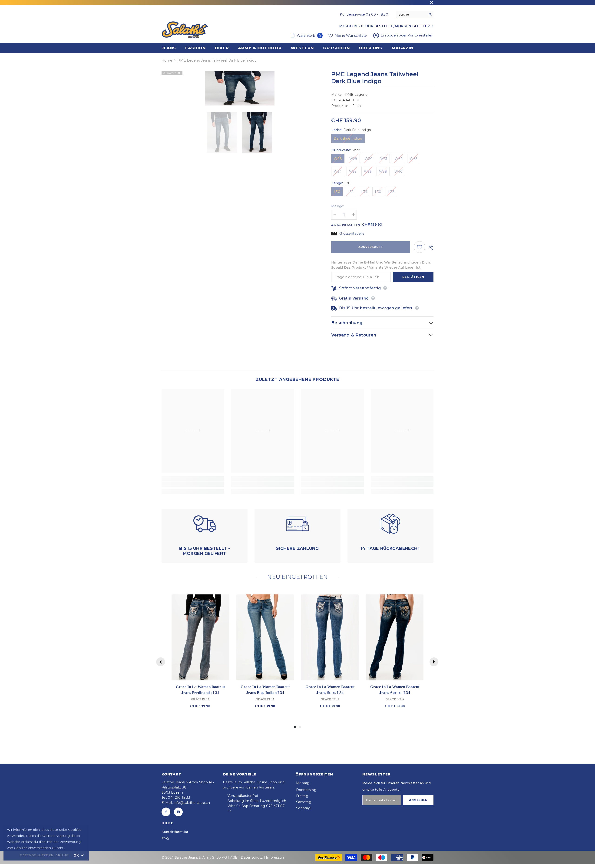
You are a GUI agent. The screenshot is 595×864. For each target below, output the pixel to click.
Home (167, 60)
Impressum (275, 857)
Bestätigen (413, 277)
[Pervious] (160, 661)
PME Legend (356, 94)
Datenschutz (252, 857)
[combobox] (411, 14)
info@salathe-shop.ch (192, 803)
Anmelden (418, 800)
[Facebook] (166, 812)
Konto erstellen (420, 35)
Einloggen (390, 35)
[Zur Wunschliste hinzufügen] (419, 247)
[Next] (434, 661)
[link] (193, 484)
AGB (234, 857)
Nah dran (431, 3)
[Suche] (414, 14)
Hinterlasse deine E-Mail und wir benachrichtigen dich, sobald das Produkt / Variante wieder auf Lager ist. (381, 265)
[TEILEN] (429, 247)
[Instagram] (178, 812)
